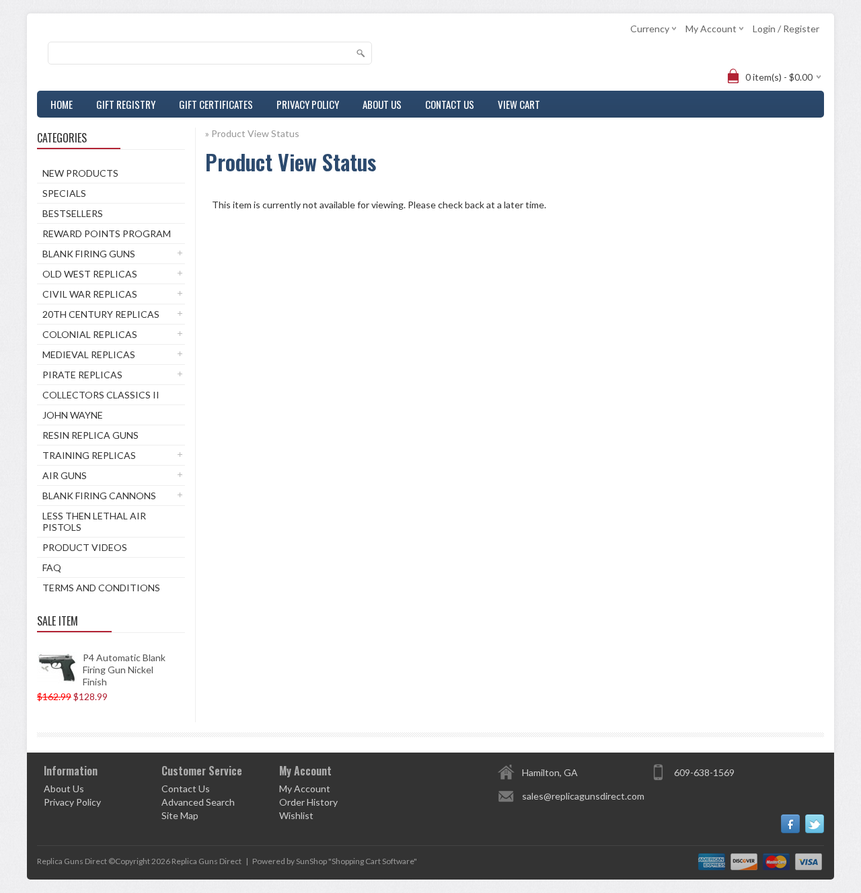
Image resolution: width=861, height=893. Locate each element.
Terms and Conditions (101, 587)
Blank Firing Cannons (99, 495)
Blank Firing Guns (88, 253)
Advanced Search (198, 802)
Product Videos (84, 547)
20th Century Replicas (100, 314)
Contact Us (449, 104)
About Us (382, 104)
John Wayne (72, 415)
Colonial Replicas (89, 334)
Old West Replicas (89, 274)
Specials (64, 193)
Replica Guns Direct (206, 861)
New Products (80, 173)
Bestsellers (72, 213)
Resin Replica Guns (90, 435)
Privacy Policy (307, 104)
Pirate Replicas (82, 374)
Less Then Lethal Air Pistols (94, 521)
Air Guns (64, 475)
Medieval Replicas (88, 354)
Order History (308, 802)
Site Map (179, 815)
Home (61, 104)
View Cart (519, 104)
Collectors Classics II (100, 394)
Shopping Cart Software (373, 861)
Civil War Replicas (89, 294)
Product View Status (255, 133)
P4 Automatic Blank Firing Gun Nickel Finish (124, 669)
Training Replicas (89, 455)
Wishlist (296, 815)
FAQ (51, 567)
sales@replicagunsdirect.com (583, 796)
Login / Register (786, 28)
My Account (304, 788)
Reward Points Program (106, 233)
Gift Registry (125, 104)
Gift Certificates (216, 104)
